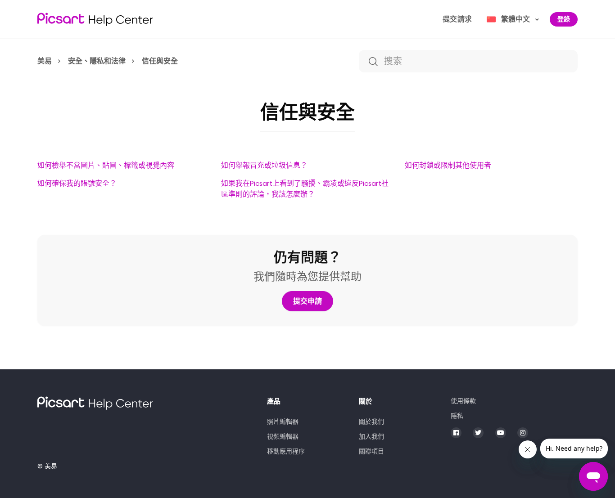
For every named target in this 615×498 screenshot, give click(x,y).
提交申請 (307, 301)
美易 (44, 61)
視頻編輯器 (282, 436)
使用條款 (463, 400)
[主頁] (95, 19)
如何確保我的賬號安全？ (77, 183)
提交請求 (457, 19)
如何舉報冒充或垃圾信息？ (264, 165)
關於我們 (371, 421)
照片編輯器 (282, 421)
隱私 (457, 415)
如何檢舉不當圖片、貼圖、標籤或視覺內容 (105, 165)
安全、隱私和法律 (97, 61)
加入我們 (371, 436)
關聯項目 (371, 451)
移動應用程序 (286, 451)
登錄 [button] (563, 19)
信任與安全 (160, 61)
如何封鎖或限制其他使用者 (448, 165)
